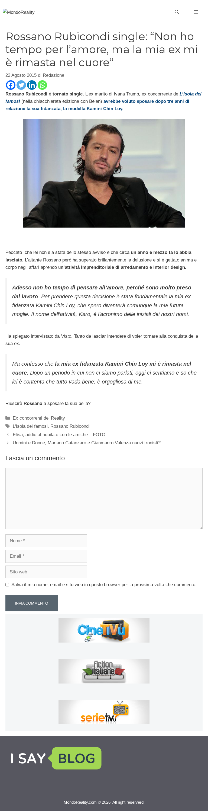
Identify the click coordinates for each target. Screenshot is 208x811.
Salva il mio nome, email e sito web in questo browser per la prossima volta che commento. (104, 584)
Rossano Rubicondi (70, 426)
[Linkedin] (32, 85)
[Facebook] (10, 85)
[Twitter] (21, 85)
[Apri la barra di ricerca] (176, 12)
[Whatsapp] (42, 85)
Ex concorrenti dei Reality (39, 418)
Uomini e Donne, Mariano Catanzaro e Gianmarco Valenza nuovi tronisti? (87, 442)
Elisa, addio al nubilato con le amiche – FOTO (59, 434)
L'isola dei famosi (30, 426)
